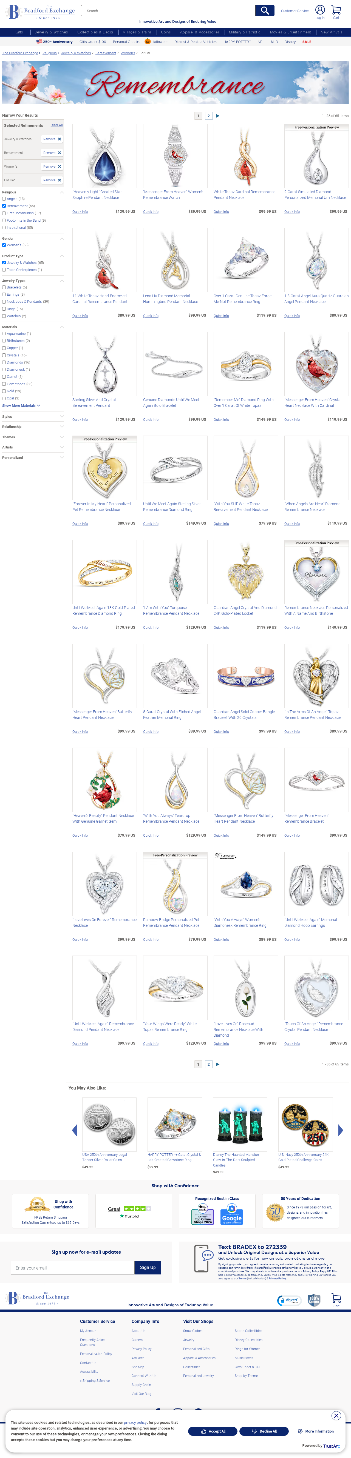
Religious (9, 192)
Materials (9, 327)
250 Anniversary (58, 41)
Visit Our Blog (141, 1393)
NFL (261, 41)
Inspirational (16, 227)
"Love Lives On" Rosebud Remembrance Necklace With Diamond (238, 1029)
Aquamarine (16, 333)
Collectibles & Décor (95, 32)
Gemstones (16, 383)
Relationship (11, 426)
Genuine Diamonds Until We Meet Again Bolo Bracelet (171, 402)
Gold (10, 390)
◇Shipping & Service (95, 1380)
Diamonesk (16, 369)
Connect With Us (144, 1375)
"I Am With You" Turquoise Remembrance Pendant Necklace (171, 610)
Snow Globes (192, 1330)
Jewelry (188, 1339)
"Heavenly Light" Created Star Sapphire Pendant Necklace (97, 194)
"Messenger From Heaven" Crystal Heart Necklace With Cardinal (312, 402)
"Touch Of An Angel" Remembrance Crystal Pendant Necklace (313, 1026)
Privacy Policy (277, 1278)
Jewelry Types (14, 280)
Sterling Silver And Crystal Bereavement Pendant (94, 402)
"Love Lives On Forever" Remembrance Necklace (104, 922)
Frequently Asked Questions (93, 1342)
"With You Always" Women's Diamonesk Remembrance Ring (240, 922)
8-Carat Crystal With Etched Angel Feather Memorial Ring (172, 714)
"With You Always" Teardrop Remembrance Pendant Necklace (171, 818)
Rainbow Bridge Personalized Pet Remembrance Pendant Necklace (171, 922)
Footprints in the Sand (24, 220)
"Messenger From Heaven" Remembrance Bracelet (306, 818)
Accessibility (89, 1371)
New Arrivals (331, 32)
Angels (12, 198)
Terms (243, 1278)
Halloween (160, 41)
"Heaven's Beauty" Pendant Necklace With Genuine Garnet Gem (103, 818)
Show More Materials (19, 405)
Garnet (12, 376)
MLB (274, 41)
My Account (89, 1330)
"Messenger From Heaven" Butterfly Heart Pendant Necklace (102, 714)
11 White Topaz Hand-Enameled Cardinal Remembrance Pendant (100, 298)
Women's (14, 244)
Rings (11, 308)
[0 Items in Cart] (336, 10)
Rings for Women (248, 1348)
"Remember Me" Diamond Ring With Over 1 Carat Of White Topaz (244, 402)
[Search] (265, 10)
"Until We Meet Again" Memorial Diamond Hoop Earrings (310, 922)
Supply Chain (141, 1384)
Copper (12, 347)
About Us (138, 1330)
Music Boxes (244, 1358)
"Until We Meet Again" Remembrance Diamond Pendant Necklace (103, 1026)
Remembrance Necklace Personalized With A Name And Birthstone (316, 610)
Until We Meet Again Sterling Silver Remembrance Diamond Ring (172, 506)
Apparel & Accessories (199, 32)
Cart (336, 17)
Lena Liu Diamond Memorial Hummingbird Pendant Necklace (170, 298)
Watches (14, 315)
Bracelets (14, 287)
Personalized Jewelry (198, 1375)
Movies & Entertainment (290, 32)
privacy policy (135, 1422)
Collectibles (191, 1367)
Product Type (12, 256)
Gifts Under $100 (93, 41)
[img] (336, 1298)
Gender (8, 238)
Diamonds (15, 362)
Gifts (19, 32)
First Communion (20, 213)
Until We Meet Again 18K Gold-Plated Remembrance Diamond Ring (103, 610)
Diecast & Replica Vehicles (195, 41)
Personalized (12, 457)
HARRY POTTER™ (237, 41)
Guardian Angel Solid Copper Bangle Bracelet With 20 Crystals (244, 714)
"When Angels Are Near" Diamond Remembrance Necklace (312, 506)
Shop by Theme (246, 1375)
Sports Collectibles (248, 1330)
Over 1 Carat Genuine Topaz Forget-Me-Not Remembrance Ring (244, 298)
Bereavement (17, 206)
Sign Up (148, 1267)
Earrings (13, 294)
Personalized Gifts (196, 1348)
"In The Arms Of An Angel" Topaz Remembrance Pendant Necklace (312, 714)
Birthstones (16, 340)
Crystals (13, 355)
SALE (306, 41)
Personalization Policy (96, 1353)
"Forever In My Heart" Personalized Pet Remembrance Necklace (101, 506)
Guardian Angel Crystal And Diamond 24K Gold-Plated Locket (245, 610)
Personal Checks (126, 41)
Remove (49, 139)
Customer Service (295, 11)
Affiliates (138, 1358)
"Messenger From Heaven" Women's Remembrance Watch (173, 194)
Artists (7, 447)
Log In (320, 17)
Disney (290, 41)
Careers (137, 1339)
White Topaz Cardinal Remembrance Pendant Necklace (244, 194)
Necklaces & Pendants (24, 301)
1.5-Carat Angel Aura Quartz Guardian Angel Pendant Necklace (316, 298)
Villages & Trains (137, 32)
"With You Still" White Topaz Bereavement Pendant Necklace (241, 506)
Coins (166, 32)
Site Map (138, 1367)
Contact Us (88, 1362)
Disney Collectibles (248, 1339)
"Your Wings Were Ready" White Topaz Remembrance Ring (170, 1026)
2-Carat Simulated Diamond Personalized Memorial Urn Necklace (315, 194)
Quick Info (80, 211)
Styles (7, 416)
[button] (289, 1300)
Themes (8, 437)
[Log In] (320, 10)
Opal (10, 398)
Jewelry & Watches (51, 32)
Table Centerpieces (22, 269)
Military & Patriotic (244, 32)
